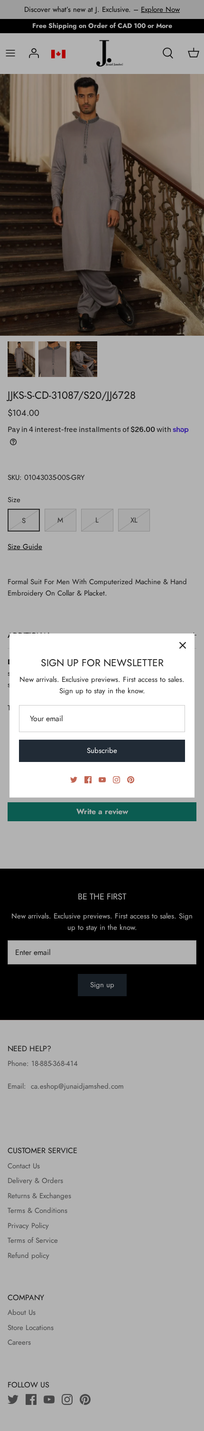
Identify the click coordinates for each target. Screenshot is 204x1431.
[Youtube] (102, 779)
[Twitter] (73, 779)
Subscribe (102, 750)
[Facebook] (88, 779)
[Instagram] (116, 779)
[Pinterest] (130, 779)
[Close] (182, 645)
